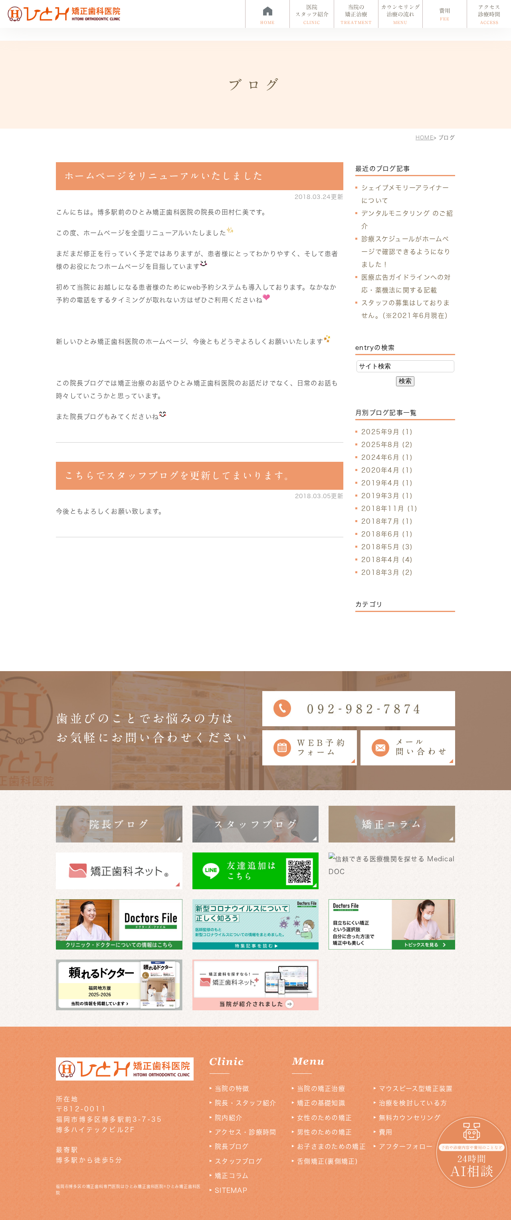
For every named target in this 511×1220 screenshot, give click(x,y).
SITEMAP (231, 1190)
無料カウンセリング (410, 1118)
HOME (425, 137)
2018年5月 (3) (387, 547)
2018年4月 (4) (387, 559)
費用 (386, 1132)
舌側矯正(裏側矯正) (327, 1161)
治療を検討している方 (413, 1103)
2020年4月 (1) (387, 470)
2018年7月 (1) (387, 521)
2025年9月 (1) (387, 432)
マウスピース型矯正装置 (416, 1088)
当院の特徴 (232, 1088)
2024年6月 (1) (387, 457)
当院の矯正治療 (321, 1088)
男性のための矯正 (324, 1132)
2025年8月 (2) (387, 444)
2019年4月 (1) (387, 483)
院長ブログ (232, 1146)
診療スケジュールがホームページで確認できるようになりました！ (406, 252)
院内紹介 (228, 1118)
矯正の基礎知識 (321, 1103)
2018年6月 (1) (387, 534)
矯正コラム (232, 1175)
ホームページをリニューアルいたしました (163, 176)
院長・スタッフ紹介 (246, 1103)
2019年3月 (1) (387, 496)
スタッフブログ (238, 1161)
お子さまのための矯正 (331, 1146)
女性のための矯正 (324, 1118)
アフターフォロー (406, 1146)
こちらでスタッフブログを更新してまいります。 (179, 476)
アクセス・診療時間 (246, 1132)
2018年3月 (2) (387, 572)
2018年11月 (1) (389, 508)
